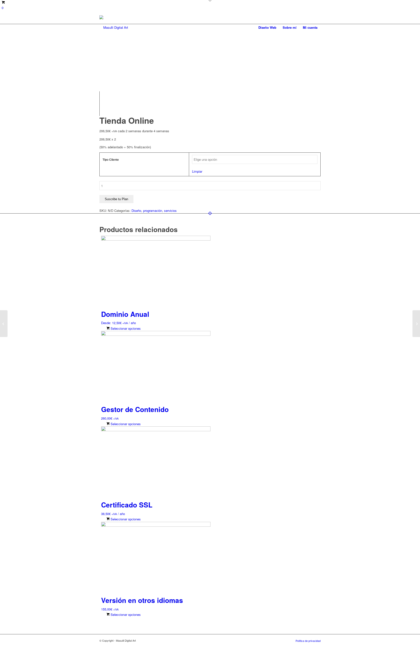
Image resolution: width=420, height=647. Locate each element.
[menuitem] (267, 27)
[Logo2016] (113, 27)
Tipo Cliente (111, 160)
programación (152, 210)
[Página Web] (4, 323)
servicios (170, 210)
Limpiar (197, 171)
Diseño (136, 210)
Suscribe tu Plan (116, 199)
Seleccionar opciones (125, 328)
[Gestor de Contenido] (416, 323)
